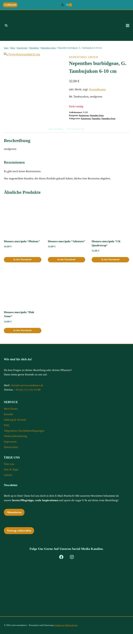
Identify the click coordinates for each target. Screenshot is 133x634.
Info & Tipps (11, 469)
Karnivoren (84, 115)
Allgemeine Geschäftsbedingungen (24, 430)
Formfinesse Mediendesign (66, 625)
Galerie (8, 475)
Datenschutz (11, 447)
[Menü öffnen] (128, 25)
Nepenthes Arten (83, 57)
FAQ (6, 425)
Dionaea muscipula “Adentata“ (66, 241)
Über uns (9, 464)
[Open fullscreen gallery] (61, 109)
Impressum (10, 441)
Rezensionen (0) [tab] (75, 128)
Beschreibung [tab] (56, 128)
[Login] (62, 5)
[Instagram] (72, 557)
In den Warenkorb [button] (22, 259)
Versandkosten (97, 89)
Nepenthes (96, 118)
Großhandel (10, 5)
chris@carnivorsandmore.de (27, 385)
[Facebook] (61, 557)
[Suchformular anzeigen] (6, 25)
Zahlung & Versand (15, 419)
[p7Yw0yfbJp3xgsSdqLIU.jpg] (34, 82)
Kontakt (8, 414)
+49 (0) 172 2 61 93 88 (27, 389)
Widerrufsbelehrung (15, 436)
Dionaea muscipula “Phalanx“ (22, 241)
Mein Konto (11, 408)
